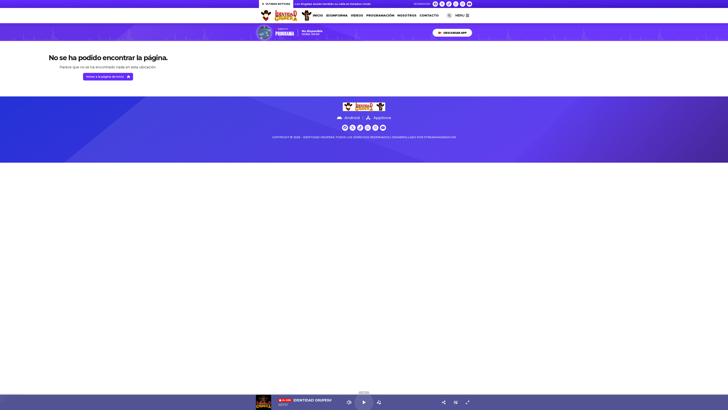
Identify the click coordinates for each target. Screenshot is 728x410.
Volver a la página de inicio (105, 76)
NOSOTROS (407, 15)
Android (352, 118)
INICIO (318, 15)
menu (459, 15)
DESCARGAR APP (454, 33)
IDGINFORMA (337, 15)
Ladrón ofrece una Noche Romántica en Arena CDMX (332, 4)
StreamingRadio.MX (440, 137)
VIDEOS (357, 15)
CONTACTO (429, 15)
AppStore (382, 118)
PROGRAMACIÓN (380, 15)
